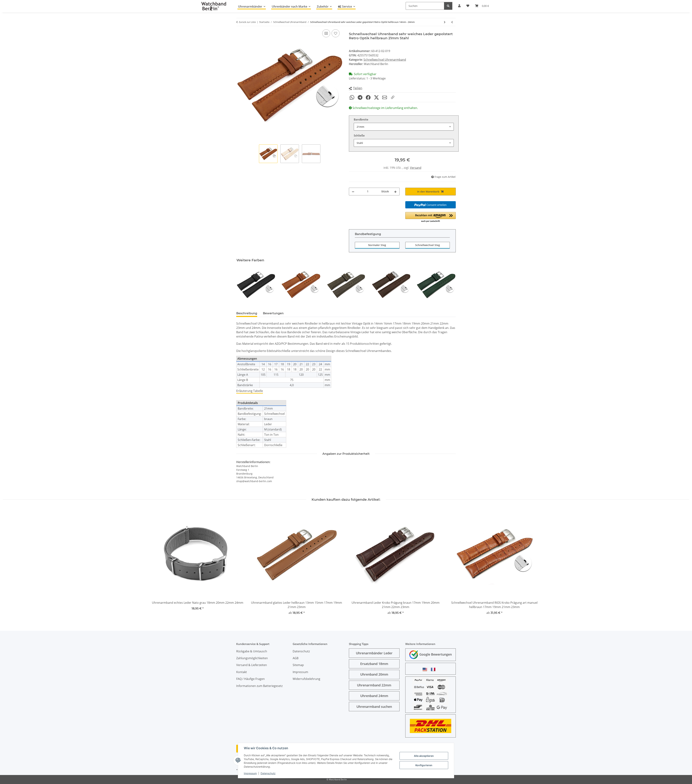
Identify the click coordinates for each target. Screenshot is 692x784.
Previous (242, 284)
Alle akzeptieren (424, 755)
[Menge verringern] (353, 191)
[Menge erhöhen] (395, 191)
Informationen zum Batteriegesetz (259, 686)
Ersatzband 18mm (374, 664)
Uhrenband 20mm (374, 674)
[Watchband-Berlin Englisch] (426, 669)
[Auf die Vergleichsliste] (326, 33)
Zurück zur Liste (247, 22)
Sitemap (298, 665)
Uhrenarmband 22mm (374, 685)
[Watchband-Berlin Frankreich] (434, 669)
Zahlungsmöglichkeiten (252, 658)
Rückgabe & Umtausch (251, 651)
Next (450, 284)
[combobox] (404, 127)
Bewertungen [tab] (273, 313)
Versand (415, 168)
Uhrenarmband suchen (374, 706)
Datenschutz (268, 773)
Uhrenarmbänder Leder (374, 653)
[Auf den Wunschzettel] (336, 33)
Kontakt (241, 672)
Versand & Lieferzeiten (251, 665)
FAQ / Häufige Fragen (250, 679)
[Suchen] (448, 6)
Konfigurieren (423, 765)
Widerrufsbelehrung (306, 679)
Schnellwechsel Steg (427, 245)
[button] (355, 88)
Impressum (250, 773)
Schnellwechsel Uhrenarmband (384, 60)
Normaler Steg (377, 245)
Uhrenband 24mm (374, 696)
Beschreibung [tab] (246, 313)
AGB (295, 658)
